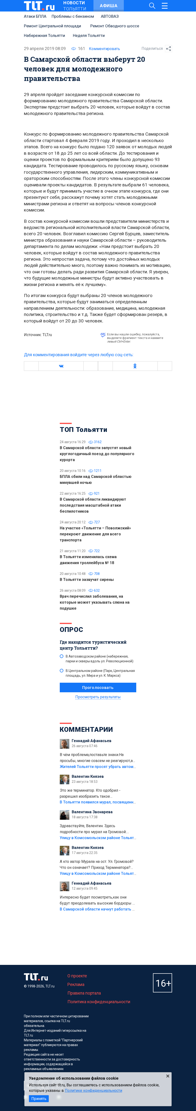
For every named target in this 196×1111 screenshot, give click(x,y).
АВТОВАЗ (110, 16)
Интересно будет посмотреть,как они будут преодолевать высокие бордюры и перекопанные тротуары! (97, 900)
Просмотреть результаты (98, 697)
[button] (61, 366)
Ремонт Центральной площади (52, 25)
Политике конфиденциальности (93, 1090)
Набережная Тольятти (44, 35)
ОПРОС (71, 630)
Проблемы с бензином (73, 16)
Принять (38, 1098)
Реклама (75, 984)
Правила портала (84, 993)
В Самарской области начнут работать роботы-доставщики (115, 909)
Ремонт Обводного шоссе (114, 25)
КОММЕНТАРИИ (86, 729)
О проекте (77, 975)
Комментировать (104, 48)
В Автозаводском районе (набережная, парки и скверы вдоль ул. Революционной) (99, 658)
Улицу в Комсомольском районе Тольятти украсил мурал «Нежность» (124, 838)
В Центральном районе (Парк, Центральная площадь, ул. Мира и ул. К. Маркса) (100, 673)
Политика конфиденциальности (98, 1001)
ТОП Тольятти (83, 430)
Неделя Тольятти (89, 35)
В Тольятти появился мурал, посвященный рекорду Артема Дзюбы (122, 802)
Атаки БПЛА (35, 16)
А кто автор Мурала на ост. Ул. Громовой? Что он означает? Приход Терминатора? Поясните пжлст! (97, 865)
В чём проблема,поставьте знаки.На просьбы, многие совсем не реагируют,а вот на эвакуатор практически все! (96, 758)
